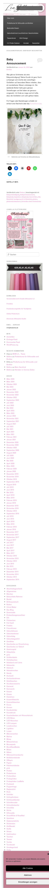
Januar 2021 (11, 439)
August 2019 (11, 484)
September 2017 (13, 537)
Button (9, 604)
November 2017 (12, 534)
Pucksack (10, 784)
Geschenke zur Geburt (15, 646)
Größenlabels (12, 657)
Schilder (10, 794)
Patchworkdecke (13, 765)
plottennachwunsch (13, 201)
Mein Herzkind (20, 367)
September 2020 (13, 450)
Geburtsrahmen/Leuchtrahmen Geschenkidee (22, 33)
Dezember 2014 (12, 571)
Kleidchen (10, 697)
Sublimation (11, 834)
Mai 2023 (10, 387)
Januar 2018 (11, 529)
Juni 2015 (10, 563)
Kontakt (26, 43)
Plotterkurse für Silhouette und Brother (20, 23)
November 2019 (12, 476)
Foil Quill (10, 623)
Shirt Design (23, 38)
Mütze (9, 749)
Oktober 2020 (12, 447)
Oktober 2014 (12, 577)
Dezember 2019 (12, 474)
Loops (9, 731)
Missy (9, 739)
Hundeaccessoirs (13, 683)
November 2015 (12, 558)
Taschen (10, 836)
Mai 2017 (10, 548)
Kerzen (9, 691)
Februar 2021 (12, 437)
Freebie (9, 625)
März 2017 (10, 553)
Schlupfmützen (12, 797)
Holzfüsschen (12, 681)
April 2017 (10, 550)
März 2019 (10, 497)
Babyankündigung (13, 194)
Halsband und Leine (14, 662)
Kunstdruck (11, 712)
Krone (9, 705)
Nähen (9, 752)
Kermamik (10, 689)
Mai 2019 (10, 492)
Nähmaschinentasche (15, 755)
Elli (8, 617)
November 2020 (12, 445)
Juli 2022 (10, 402)
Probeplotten (12, 778)
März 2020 (10, 466)
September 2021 (13, 421)
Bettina (9, 69)
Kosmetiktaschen (13, 702)
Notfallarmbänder (13, 757)
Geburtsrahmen (13, 633)
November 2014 (12, 574)
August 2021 (11, 424)
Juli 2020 (10, 455)
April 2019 (10, 495)
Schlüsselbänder (13, 800)
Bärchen (10, 594)
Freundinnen (11, 628)
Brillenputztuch (12, 602)
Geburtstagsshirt (13, 639)
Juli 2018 (10, 516)
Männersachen (12, 733)
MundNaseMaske (13, 747)
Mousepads (11, 744)
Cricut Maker (11, 607)
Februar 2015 (12, 569)
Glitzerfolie (11, 652)
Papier (9, 763)
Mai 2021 (10, 429)
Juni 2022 (10, 405)
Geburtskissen (12, 631)
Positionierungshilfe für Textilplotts (19, 309)
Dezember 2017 (12, 532)
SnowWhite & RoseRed (15, 815)
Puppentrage (11, 786)
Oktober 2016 (12, 555)
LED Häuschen (12, 720)
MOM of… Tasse (19, 354)
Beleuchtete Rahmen (14, 596)
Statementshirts (13, 821)
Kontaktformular (35, 103)
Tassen (9, 839)
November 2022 (12, 394)
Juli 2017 (10, 542)
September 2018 (13, 513)
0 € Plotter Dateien (13, 43)
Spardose (10, 818)
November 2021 (12, 418)
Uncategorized (12, 847)
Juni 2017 (10, 545)
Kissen (9, 694)
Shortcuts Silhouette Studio (16, 319)
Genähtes (10, 641)
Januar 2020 (11, 471)
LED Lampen (12, 723)
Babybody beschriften (29, 197)
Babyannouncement (27, 194)
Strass (9, 831)
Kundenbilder (12, 710)
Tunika (9, 842)
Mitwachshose (12, 741)
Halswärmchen (12, 670)
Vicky (9, 850)
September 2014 (13, 579)
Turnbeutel (11, 844)
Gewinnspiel (11, 649)
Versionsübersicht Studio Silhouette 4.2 (21, 299)
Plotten (22, 192)
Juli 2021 (10, 426)
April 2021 (10, 431)
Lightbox (10, 728)
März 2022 (10, 413)
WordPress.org (12, 345)
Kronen (9, 707)
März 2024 (10, 381)
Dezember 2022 (12, 392)
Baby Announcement (16, 61)
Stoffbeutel (11, 826)
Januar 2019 (11, 503)
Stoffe (9, 829)
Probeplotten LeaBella (15, 781)
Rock (8, 792)
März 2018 (10, 524)
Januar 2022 (11, 416)
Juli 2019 (10, 487)
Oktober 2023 (12, 384)
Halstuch (10, 668)
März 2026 (10, 379)
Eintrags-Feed (12, 339)
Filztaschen (11, 620)
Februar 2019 (12, 500)
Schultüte (10, 807)
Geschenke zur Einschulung (18, 644)
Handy (9, 673)
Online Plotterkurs (13, 314)
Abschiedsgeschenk (14, 588)
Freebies (10, 304)
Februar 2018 (12, 527)
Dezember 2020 (12, 442)
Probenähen (11, 776)
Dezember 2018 (12, 505)
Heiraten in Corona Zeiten (25, 369)
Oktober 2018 (12, 511)
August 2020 (11, 453)
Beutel (9, 599)
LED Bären (11, 718)
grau (8, 654)
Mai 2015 (10, 566)
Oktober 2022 (12, 397)
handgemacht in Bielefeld (23, 199)
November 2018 (12, 508)
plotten (34, 199)
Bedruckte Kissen (13, 28)
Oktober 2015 (12, 561)
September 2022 (13, 400)
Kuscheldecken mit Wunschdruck (20, 715)
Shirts (9, 810)
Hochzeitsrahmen (13, 678)
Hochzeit (10, 676)
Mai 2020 (10, 460)
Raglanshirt (11, 789)
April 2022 (10, 410)
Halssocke (10, 665)
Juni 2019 (10, 490)
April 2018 (10, 521)
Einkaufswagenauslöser (16, 615)
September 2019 (13, 482)
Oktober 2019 (12, 479)
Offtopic (10, 760)
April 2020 (10, 463)
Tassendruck (11, 38)
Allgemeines (11, 591)
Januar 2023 (11, 389)
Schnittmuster (12, 802)
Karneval (10, 686)
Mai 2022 (10, 408)
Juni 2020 (10, 458)
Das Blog (10, 610)
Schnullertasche (13, 805)
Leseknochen (12, 726)
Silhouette (10, 813)
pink (8, 768)
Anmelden (10, 337)
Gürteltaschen (12, 660)
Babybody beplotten (14, 197)
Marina (9, 736)
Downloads (11, 612)
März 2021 (10, 434)
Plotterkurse (11, 773)
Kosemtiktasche (13, 699)
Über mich (10, 18)
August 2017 (11, 540)
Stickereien (11, 823)
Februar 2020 (12, 468)
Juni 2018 (10, 519)
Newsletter (36, 43)
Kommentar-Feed (13, 342)
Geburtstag (11, 636)
